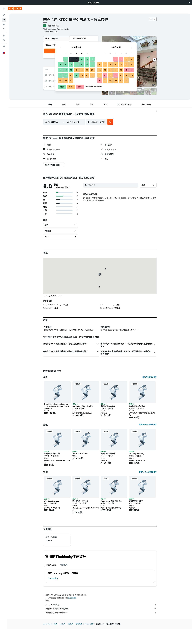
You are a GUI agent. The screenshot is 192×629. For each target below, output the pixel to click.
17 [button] (76, 70)
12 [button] (87, 64)
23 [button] (71, 75)
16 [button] (71, 70)
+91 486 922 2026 (50, 32)
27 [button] (92, 75)
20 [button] (92, 70)
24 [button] (76, 75)
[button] (189, 2)
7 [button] (60, 64)
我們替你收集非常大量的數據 (57, 609)
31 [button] (126, 80)
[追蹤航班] (4, 40)
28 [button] (60, 80)
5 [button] (87, 59)
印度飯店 (70, 624)
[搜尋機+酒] (4, 29)
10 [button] (76, 64)
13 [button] (92, 64)
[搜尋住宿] (4, 20)
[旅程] (4, 46)
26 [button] (87, 75)
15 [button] (66, 70)
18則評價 (55, 25)
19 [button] (87, 70)
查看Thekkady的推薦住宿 (148, 472)
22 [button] (66, 75)
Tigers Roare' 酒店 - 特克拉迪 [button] (82, 406)
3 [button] (76, 59)
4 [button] (81, 59)
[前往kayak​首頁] (15, 8)
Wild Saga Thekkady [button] (136, 454)
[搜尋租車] (4, 24)
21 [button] (60, 75)
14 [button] (60, 70)
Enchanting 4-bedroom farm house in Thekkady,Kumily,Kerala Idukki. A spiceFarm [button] (56, 406)
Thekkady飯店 (53, 578)
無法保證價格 (72, 598)
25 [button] (82, 75)
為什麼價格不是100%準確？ (56, 613)
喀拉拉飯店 (79, 624)
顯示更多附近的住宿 (150, 377)
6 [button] (92, 59)
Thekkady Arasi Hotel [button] (80, 454)
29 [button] (66, 80)
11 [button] (81, 64)
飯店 (55, 624)
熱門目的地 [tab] (63, 565)
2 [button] (71, 59)
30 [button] (71, 80)
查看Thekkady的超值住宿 (148, 424)
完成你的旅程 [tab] (51, 565)
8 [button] (65, 64)
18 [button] (82, 70)
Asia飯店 (62, 624)
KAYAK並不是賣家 (52, 605)
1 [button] (65, 59)
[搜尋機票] (4, 15)
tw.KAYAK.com (47, 624)
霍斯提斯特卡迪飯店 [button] (108, 406)
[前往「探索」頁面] (4, 35)
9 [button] (71, 64)
